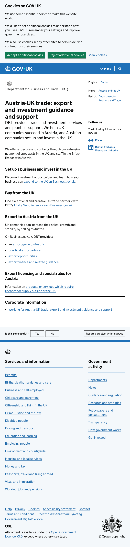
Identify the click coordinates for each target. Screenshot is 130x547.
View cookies (98, 55)
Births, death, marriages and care (28, 382)
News (92, 387)
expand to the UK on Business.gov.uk (49, 181)
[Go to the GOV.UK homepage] (18, 69)
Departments (97, 380)
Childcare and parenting (22, 398)
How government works (104, 430)
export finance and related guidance (33, 262)
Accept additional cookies (25, 55)
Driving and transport (20, 428)
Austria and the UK (109, 90)
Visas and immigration (20, 482)
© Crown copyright (112, 536)
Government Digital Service (24, 519)
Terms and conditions (19, 514)
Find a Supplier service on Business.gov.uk (43, 205)
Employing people (17, 443)
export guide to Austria (28, 244)
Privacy (20, 509)
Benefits (11, 375)
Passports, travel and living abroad (29, 474)
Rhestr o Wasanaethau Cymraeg (60, 514)
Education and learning (21, 436)
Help (8, 509)
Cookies (34, 509)
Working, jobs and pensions (24, 489)
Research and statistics (104, 403)
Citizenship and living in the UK (26, 405)
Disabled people (16, 421)
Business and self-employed (24, 390)
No (55, 333)
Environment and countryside (25, 451)
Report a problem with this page (104, 333)
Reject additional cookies (67, 55)
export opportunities (22, 256)
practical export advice (24, 250)
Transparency (97, 422)
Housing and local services (23, 459)
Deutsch (105, 82)
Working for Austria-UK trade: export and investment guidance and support (60, 309)
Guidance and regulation (105, 395)
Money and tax (15, 466)
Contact (84, 509)
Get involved (97, 437)
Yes (39, 333)
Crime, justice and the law (23, 413)
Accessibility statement (59, 509)
